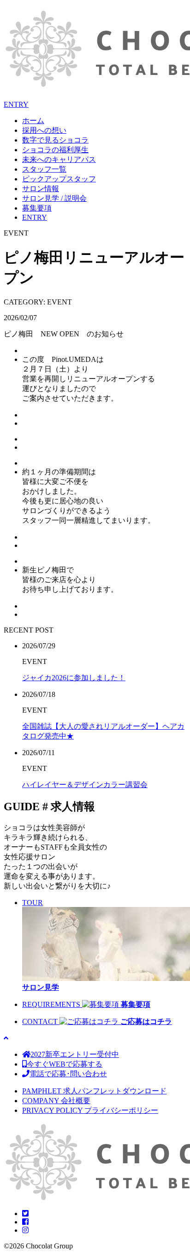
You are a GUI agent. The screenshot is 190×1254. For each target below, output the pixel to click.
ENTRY (16, 104)
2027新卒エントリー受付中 (74, 1054)
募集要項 (37, 208)
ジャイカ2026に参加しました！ (73, 678)
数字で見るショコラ (55, 140)
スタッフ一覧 (44, 169)
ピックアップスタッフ (59, 179)
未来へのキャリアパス (59, 159)
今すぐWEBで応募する (64, 1064)
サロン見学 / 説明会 (54, 198)
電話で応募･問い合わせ (68, 1074)
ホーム (33, 120)
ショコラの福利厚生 (55, 150)
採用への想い (44, 130)
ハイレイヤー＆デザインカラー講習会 (85, 784)
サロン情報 (40, 188)
